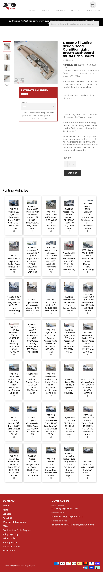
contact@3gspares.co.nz (65, 508)
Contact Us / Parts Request (17, 530)
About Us (76, 10)
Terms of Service (11, 546)
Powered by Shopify (27, 565)
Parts (44, 10)
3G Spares (14, 565)
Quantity (67, 158)
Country (24, 102)
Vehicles (59, 10)
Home (32, 10)
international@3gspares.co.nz (67, 516)
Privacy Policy (10, 542)
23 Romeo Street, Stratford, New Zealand (73, 524)
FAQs (5, 526)
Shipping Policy (10, 534)
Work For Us (9, 550)
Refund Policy (10, 538)
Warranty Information (14, 522)
